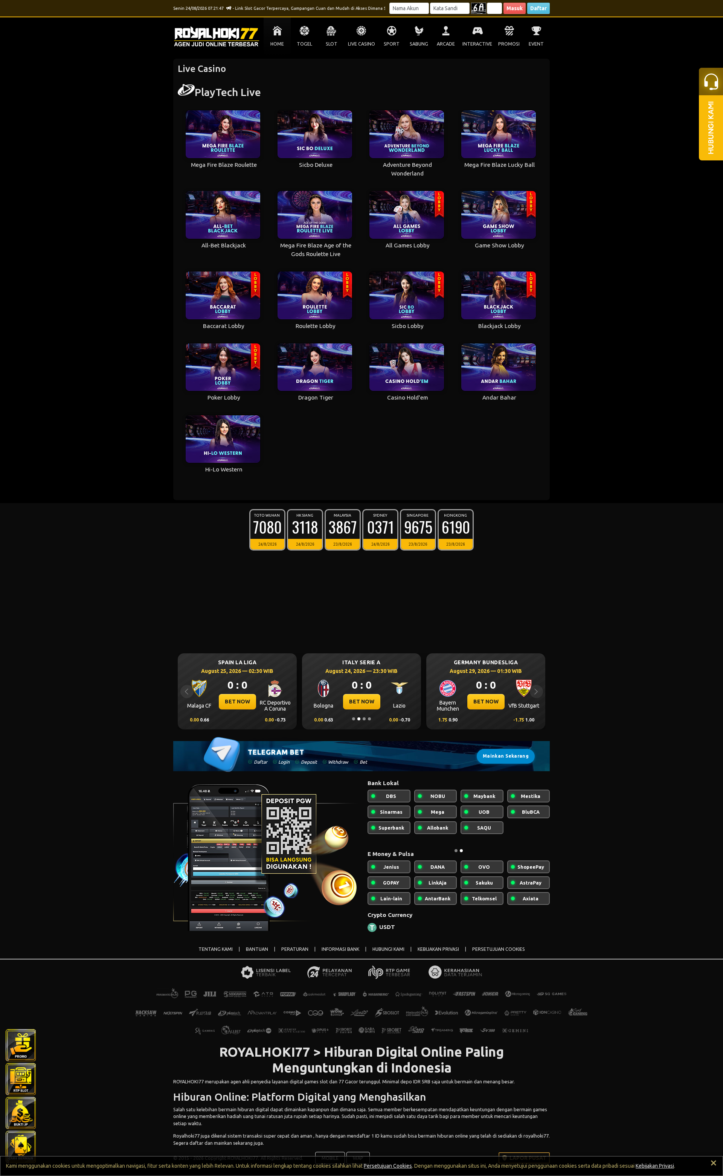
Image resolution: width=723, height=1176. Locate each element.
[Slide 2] (358, 719)
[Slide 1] (353, 719)
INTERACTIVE (477, 43)
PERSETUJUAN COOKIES (498, 949)
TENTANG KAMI (215, 949)
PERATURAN (294, 949)
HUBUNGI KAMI (388, 949)
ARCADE (446, 43)
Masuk (514, 8)
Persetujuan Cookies (388, 1166)
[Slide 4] (369, 719)
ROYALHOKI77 (188, 1081)
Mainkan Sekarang (506, 755)
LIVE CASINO (361, 43)
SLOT (331, 43)
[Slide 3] (364, 719)
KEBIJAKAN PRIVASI (438, 949)
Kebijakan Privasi (655, 1166)
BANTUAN (257, 949)
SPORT (392, 43)
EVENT (536, 43)
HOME (277, 43)
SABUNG (419, 43)
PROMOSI (509, 43)
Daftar (538, 8)
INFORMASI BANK (340, 949)
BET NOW (237, 702)
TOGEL (304, 43)
